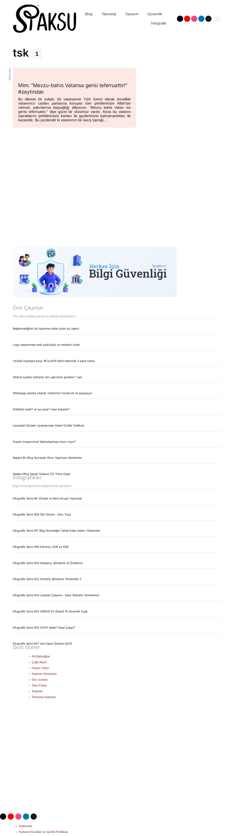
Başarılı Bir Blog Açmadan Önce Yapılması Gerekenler (47, 457)
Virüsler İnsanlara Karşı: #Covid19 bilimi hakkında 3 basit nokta (53, 361)
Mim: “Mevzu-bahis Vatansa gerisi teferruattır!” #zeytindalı (72, 88)
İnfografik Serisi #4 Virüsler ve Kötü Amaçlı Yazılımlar (47, 498)
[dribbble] (194, 19)
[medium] (208, 19)
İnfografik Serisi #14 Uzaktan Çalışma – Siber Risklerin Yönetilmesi (56, 595)
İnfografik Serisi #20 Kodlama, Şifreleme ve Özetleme (47, 563)
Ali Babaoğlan (41, 656)
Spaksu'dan (10, 74)
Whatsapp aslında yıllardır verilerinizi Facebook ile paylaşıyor (52, 393)
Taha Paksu (39, 685)
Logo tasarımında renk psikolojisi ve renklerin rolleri (46, 345)
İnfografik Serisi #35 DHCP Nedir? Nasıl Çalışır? (44, 627)
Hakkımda (25, 826)
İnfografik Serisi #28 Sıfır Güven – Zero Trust (42, 514)
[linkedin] (201, 19)
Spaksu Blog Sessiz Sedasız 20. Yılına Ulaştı (41, 474)
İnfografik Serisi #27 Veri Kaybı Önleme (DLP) (42, 643)
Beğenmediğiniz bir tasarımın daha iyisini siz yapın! (46, 328)
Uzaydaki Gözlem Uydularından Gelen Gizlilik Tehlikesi (48, 425)
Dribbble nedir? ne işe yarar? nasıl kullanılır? (41, 409)
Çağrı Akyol (39, 662)
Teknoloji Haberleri (44, 697)
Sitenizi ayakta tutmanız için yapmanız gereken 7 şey (47, 377)
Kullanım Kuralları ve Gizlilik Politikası (43, 831)
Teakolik (37, 691)
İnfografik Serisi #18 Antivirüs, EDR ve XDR (40, 547)
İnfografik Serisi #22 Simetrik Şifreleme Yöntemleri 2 (47, 579)
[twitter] (180, 19)
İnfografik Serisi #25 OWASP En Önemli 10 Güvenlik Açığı (50, 611)
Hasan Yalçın (40, 668)
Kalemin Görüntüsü (44, 673)
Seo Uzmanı (40, 679)
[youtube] (187, 19)
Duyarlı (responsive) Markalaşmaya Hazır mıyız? (44, 441)
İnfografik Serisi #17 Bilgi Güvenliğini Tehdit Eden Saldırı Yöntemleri (56, 530)
